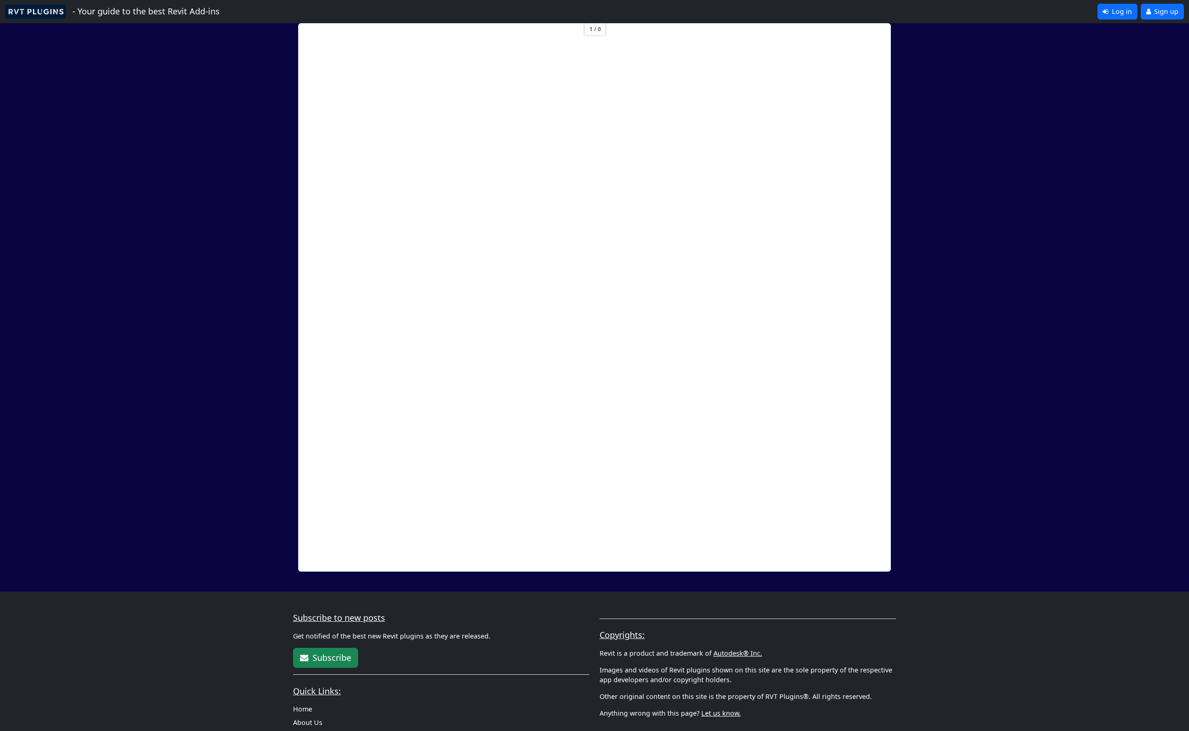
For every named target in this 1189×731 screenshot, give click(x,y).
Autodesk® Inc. (737, 653)
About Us (307, 722)
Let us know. (721, 713)
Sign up (1165, 11)
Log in (1121, 11)
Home (302, 709)
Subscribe (330, 657)
